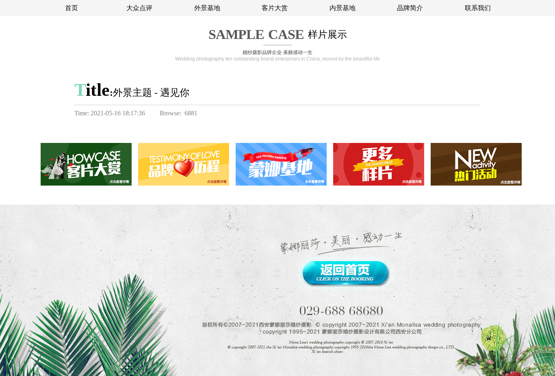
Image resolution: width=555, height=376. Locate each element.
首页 (71, 7)
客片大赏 (275, 7)
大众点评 (139, 7)
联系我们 (478, 7)
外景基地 (207, 7)
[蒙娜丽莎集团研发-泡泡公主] (444, 91)
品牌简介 (410, 7)
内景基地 (343, 7)
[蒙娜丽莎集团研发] (471, 91)
